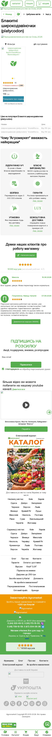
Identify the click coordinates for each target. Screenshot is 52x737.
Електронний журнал (13, 664)
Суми (22, 519)
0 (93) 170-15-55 (32, 623)
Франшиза (9, 660)
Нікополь (26, 515)
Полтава (39, 515)
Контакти (37, 558)
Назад (8, 14)
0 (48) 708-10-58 (15, 626)
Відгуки (18, 566)
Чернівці (25, 541)
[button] (12, 78)
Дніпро (24, 503)
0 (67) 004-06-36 (32, 626)
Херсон (26, 507)
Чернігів (19, 523)
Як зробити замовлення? (26, 582)
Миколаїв (13, 515)
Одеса (14, 503)
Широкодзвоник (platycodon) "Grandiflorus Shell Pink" (24, 128)
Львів (37, 507)
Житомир (31, 523)
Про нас (25, 558)
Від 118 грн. (46, 128)
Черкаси (15, 507)
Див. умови (38, 201)
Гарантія (15, 562)
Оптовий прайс (20, 590)
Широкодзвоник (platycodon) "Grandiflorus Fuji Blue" (24, 132)
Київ (31, 499)
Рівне (11, 519)
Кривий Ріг (26, 511)
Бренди (35, 590)
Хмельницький (36, 519)
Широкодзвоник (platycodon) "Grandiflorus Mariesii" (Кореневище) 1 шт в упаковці (12, 89)
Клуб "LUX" (31, 566)
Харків (41, 499)
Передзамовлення (16, 586)
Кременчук (15, 545)
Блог (14, 558)
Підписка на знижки (26, 570)
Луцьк (38, 511)
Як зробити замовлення (38, 664)
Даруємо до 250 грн (26, 574)
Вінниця (13, 511)
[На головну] (4, 4)
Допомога (38, 578)
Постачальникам (37, 586)
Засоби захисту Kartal (19, 578)
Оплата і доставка (32, 562)
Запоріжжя (36, 503)
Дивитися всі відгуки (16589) (26, 322)
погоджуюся (13, 369)
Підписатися (26, 364)
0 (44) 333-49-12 (15, 623)
